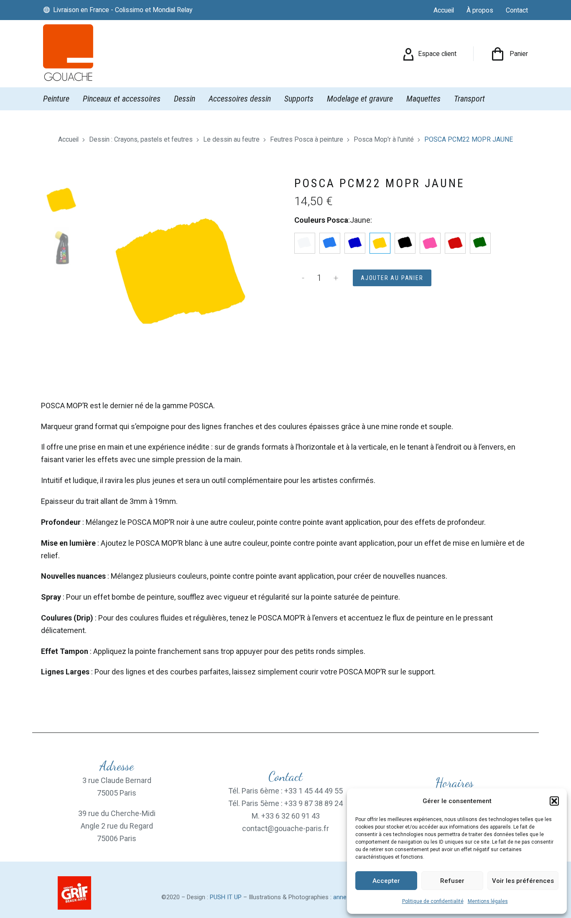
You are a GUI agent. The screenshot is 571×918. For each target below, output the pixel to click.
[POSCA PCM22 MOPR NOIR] (405, 243)
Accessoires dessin (240, 99)
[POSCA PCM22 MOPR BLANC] (304, 243)
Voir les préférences (523, 881)
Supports (299, 99)
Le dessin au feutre (231, 139)
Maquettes (423, 99)
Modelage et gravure (360, 99)
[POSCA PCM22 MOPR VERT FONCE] (480, 243)
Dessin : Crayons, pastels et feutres (141, 139)
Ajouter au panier (392, 278)
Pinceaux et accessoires (122, 99)
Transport (469, 99)
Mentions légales (488, 901)
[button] (554, 801)
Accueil (68, 139)
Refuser (452, 881)
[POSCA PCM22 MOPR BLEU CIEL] (329, 243)
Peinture (56, 99)
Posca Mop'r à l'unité (384, 139)
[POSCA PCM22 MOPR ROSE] (430, 243)
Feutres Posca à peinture (306, 139)
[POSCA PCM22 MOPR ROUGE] (455, 243)
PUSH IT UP (226, 897)
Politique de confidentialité (433, 901)
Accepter (386, 881)
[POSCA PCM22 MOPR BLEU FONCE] (354, 243)
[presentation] (99, 272)
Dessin (184, 99)
